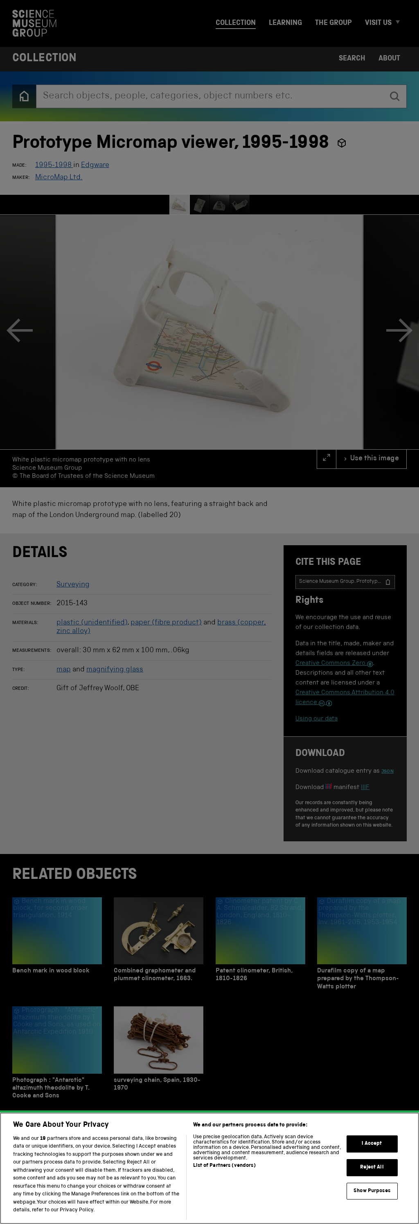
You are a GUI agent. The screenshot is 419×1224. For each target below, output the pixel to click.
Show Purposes (372, 1191)
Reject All (371, 1167)
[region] (209, 1168)
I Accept (372, 1144)
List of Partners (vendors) (224, 1165)
